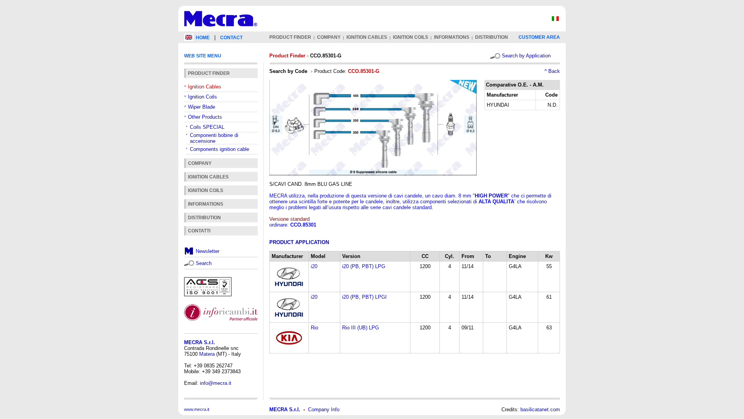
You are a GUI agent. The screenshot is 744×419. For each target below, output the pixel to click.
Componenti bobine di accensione (214, 138)
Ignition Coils (202, 97)
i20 (314, 266)
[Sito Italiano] (555, 20)
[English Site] (188, 39)
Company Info (323, 409)
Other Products (205, 117)
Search (204, 263)
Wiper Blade (201, 107)
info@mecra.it (215, 383)
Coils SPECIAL (207, 127)
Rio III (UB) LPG (360, 328)
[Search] (189, 262)
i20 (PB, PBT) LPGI (364, 297)
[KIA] (289, 349)
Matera (207, 354)
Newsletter (207, 251)
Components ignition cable (219, 149)
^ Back (552, 71)
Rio (314, 328)
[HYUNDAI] (289, 288)
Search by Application (526, 56)
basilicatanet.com (540, 409)
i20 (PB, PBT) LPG (363, 266)
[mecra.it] (221, 30)
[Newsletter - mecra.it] (189, 253)
